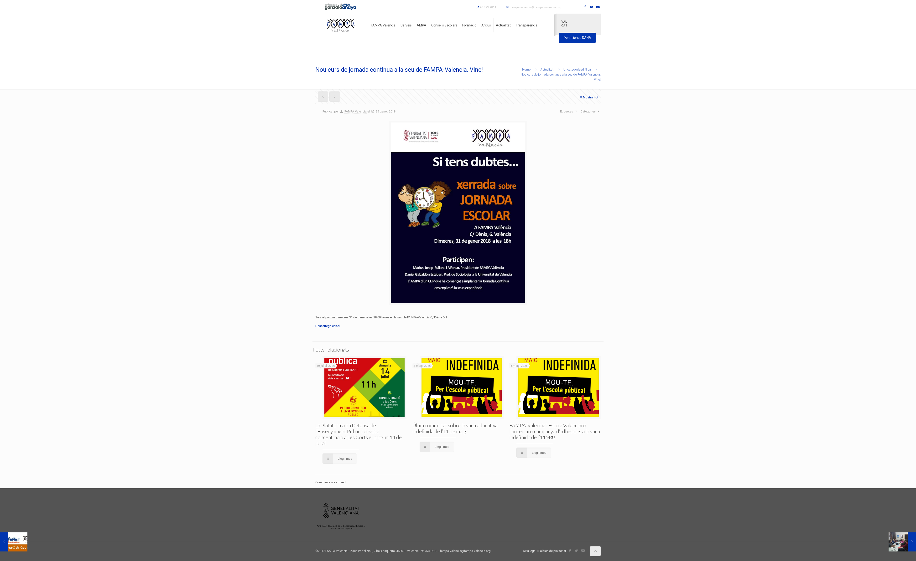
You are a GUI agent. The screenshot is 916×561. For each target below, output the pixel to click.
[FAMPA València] (340, 25)
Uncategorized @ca (577, 69)
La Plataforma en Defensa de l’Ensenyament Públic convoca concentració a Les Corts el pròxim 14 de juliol (358, 434)
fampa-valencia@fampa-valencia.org (535, 7)
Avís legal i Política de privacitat (544, 551)
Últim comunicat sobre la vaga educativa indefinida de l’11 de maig (455, 428)
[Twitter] (591, 7)
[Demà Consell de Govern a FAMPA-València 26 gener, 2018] (13, 541)
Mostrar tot (590, 97)
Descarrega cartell (327, 326)
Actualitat (546, 69)
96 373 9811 (488, 7)
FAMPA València (355, 111)
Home (526, 69)
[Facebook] (585, 7)
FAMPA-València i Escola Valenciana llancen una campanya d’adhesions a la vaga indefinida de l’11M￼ (554, 431)
